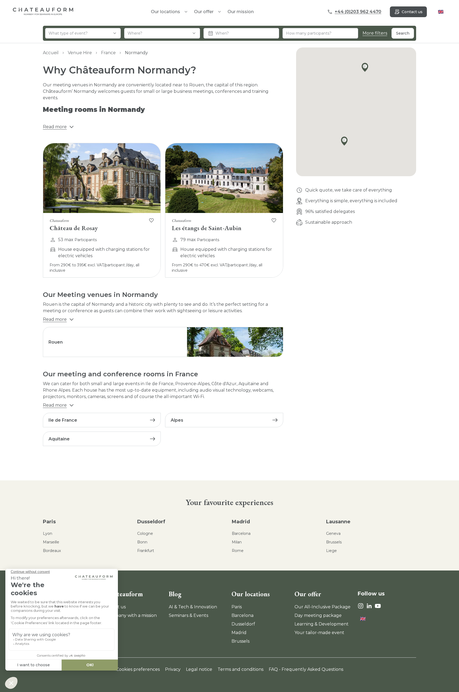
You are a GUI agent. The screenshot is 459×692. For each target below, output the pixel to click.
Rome (238, 550)
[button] (366, 68)
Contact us (412, 11)
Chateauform (124, 594)
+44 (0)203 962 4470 (358, 11)
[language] (440, 11)
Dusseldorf (151, 522)
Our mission (240, 11)
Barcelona (241, 533)
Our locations (251, 594)
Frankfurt (145, 550)
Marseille (51, 542)
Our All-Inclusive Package (322, 606)
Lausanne (338, 522)
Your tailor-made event (319, 632)
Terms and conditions (240, 669)
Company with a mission (131, 615)
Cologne (145, 533)
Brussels (334, 542)
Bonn (142, 542)
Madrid (241, 522)
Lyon (47, 533)
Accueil (51, 52)
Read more (55, 126)
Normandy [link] (136, 52)
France (108, 52)
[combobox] (83, 33)
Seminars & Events (188, 615)
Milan (237, 542)
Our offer (204, 11)
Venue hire (80, 52)
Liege (331, 550)
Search (402, 33)
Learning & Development (321, 624)
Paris (49, 522)
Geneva (333, 533)
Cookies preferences (138, 669)
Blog (175, 594)
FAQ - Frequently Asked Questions (306, 669)
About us (116, 606)
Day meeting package (318, 615)
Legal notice (199, 669)
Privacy (173, 669)
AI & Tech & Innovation (193, 606)
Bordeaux (52, 550)
